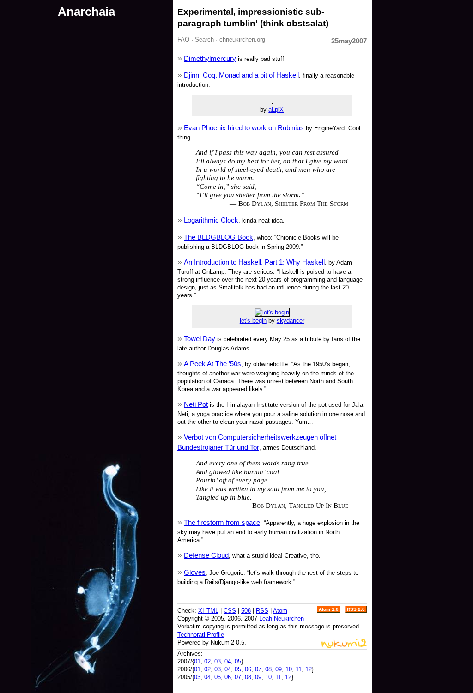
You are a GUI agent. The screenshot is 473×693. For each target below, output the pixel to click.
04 (227, 661)
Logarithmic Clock (211, 220)
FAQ (183, 39)
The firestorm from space (222, 522)
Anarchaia (86, 11)
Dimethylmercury (210, 58)
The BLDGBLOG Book (218, 237)
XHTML (208, 610)
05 (238, 661)
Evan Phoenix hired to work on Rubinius (244, 128)
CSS (230, 610)
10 (288, 669)
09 (278, 669)
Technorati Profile (200, 634)
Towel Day (199, 339)
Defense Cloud (206, 555)
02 (207, 661)
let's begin (253, 320)
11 (299, 669)
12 (308, 669)
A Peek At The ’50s (212, 364)
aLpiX (276, 109)
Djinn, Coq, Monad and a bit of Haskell (241, 75)
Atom (280, 610)
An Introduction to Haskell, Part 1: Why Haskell (254, 262)
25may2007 (349, 41)
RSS (262, 610)
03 (217, 661)
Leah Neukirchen (281, 618)
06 (248, 669)
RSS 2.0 (356, 609)
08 (268, 669)
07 (258, 669)
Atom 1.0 (329, 609)
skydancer (290, 320)
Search (204, 39)
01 (197, 661)
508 (246, 610)
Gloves (195, 572)
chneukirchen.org (242, 39)
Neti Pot (196, 404)
